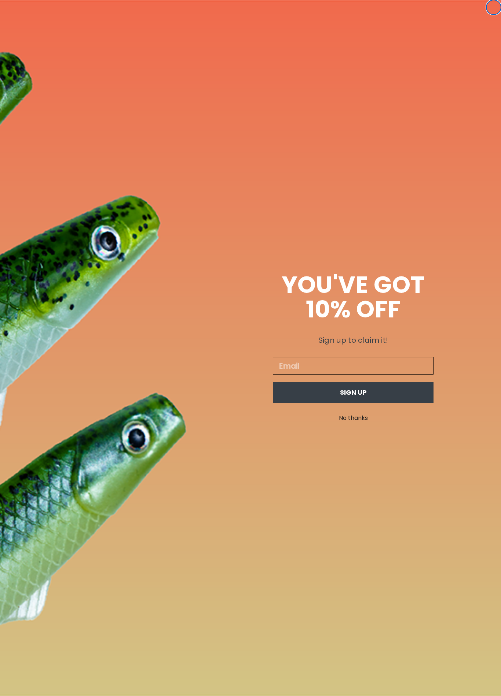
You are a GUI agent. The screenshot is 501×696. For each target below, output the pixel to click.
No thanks (353, 418)
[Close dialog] (493, 7)
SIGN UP (353, 392)
